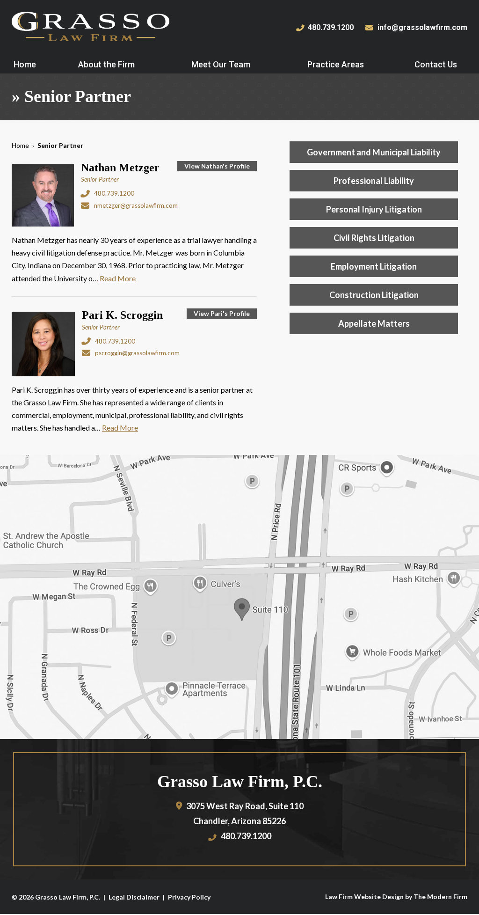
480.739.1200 (331, 27)
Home (25, 64)
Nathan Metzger (120, 167)
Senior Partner (100, 179)
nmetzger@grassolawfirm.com (136, 205)
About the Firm (106, 64)
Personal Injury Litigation (374, 209)
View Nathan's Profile (217, 166)
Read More (118, 278)
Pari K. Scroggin (122, 315)
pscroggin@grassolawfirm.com (137, 353)
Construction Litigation (374, 295)
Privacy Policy (189, 897)
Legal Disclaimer (134, 897)
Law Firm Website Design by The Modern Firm (396, 896)
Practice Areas (335, 64)
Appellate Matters (374, 323)
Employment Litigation (374, 266)
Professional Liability (374, 181)
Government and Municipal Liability (374, 152)
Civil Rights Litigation (374, 238)
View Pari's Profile (222, 313)
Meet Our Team (220, 64)
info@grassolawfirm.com (422, 27)
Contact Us (435, 64)
